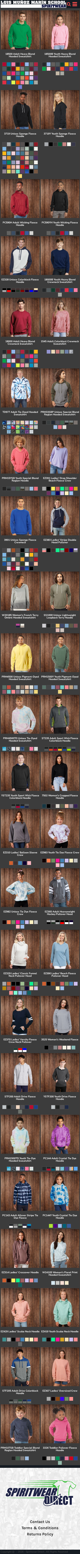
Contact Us (40, 1521)
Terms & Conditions (40, 1528)
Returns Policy (40, 1534)
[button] (69, 4)
